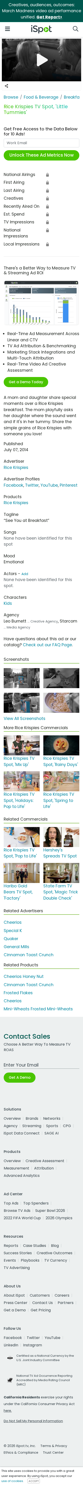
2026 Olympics (59, 1218)
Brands (32, 1118)
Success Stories (18, 1253)
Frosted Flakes (18, 993)
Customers (40, 1295)
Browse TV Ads (17, 1210)
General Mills (16, 947)
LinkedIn (11, 1345)
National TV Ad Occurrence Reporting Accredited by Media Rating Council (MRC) (44, 1380)
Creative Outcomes (54, 1253)
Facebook (13, 485)
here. (8, 1410)
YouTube (49, 485)
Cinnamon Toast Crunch (28, 955)
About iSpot (14, 1295)
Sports (52, 1125)
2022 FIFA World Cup (22, 1218)
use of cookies (12, 1481)
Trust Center (53, 1452)
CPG (67, 1125)
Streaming (31, 1125)
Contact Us (42, 1302)
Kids (8, 603)
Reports (11, 1245)
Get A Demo (19, 1077)
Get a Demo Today (26, 382)
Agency (11, 1125)
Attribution (44, 1168)
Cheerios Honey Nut (24, 976)
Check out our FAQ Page (47, 645)
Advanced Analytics (22, 1175)
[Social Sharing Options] (6, 86)
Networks (51, 1118)
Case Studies (34, 1245)
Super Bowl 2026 (50, 1210)
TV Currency (55, 1260)
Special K (13, 930)
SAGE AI (51, 1133)
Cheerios (13, 922)
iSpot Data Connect (22, 1133)
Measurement (16, 1168)
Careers (62, 1295)
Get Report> (49, 17)
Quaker (11, 938)
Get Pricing (41, 1310)
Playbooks (30, 1260)
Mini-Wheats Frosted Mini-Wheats (38, 1009)
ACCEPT (34, 1481)
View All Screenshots (24, 718)
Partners (66, 1302)
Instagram (32, 1345)
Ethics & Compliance (21, 1452)
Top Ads (11, 1203)
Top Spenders (36, 1203)
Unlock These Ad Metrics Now (41, 155)
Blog (55, 1245)
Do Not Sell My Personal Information (33, 1421)
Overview (12, 1118)
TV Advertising (17, 1267)
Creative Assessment (45, 1160)
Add (24, 574)
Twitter (32, 485)
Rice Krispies (16, 467)
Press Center (15, 1302)
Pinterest (68, 485)
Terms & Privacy (53, 1446)
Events (10, 1260)
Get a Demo (15, 1310)
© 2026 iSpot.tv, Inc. (20, 1446)
